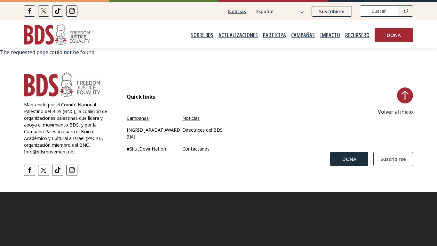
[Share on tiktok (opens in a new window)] (57, 11)
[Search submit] (405, 11)
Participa (274, 35)
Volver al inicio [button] (395, 111)
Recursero (357, 35)
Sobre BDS (202, 35)
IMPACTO (330, 35)
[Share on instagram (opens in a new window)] (71, 11)
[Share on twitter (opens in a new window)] (43, 11)
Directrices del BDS (202, 130)
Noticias (237, 11)
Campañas (303, 35)
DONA (394, 35)
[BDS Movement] (57, 35)
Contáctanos (196, 149)
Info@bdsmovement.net (49, 152)
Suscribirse (332, 11)
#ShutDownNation (146, 149)
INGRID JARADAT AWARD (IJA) (153, 133)
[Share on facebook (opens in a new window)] (29, 11)
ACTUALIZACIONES (238, 35)
